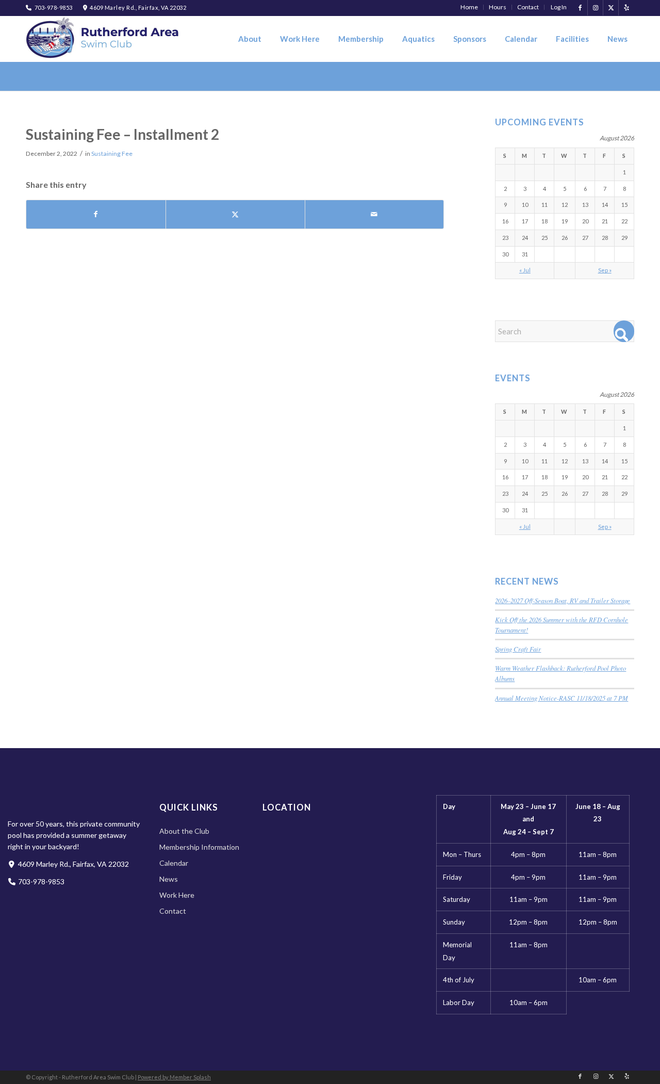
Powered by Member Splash (174, 1077)
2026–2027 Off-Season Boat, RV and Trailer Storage (562, 600)
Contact (172, 911)
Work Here (176, 895)
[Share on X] (235, 214)
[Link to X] (610, 7)
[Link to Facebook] (579, 7)
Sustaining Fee (112, 153)
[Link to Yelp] (626, 7)
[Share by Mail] (374, 214)
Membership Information (199, 847)
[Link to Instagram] (595, 7)
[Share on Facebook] (96, 214)
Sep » (605, 270)
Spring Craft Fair (518, 648)
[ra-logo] (103, 38)
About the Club (184, 831)
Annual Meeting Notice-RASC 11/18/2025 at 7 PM (561, 697)
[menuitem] (469, 7)
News (168, 879)
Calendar (173, 863)
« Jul (525, 270)
